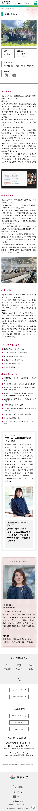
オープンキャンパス (17, 729)
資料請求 (17, 722)
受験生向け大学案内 (17, 690)
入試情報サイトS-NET (17, 715)
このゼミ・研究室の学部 (17, 696)
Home (2, 8)
